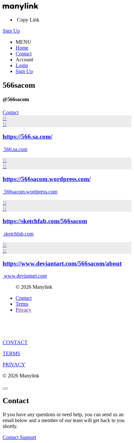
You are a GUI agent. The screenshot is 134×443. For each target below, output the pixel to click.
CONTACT (15, 342)
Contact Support (19, 437)
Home (22, 48)
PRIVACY (14, 364)
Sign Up (11, 31)
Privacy (23, 310)
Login (22, 65)
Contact (24, 53)
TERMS (11, 353)
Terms (22, 304)
